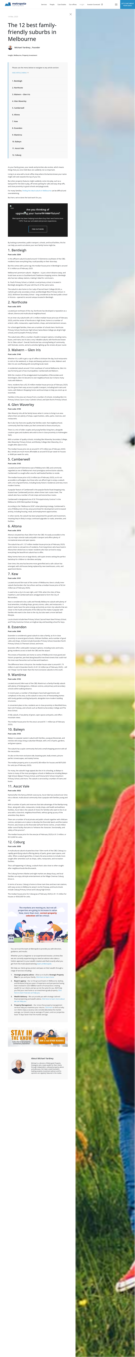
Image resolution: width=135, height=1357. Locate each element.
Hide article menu (19, 73)
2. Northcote (17, 87)
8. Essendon (17, 128)
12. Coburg (16, 155)
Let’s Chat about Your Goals (127, 4)
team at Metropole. (44, 964)
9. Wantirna (17, 135)
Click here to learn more (45, 977)
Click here (48, 1007)
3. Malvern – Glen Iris (21, 94)
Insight (10, 55)
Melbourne (18, 55)
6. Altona (16, 114)
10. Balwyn (16, 141)
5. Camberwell (18, 108)
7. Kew (15, 121)
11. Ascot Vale (18, 148)
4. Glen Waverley (19, 101)
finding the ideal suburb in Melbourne (36, 190)
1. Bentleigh (17, 81)
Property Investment (29, 55)
